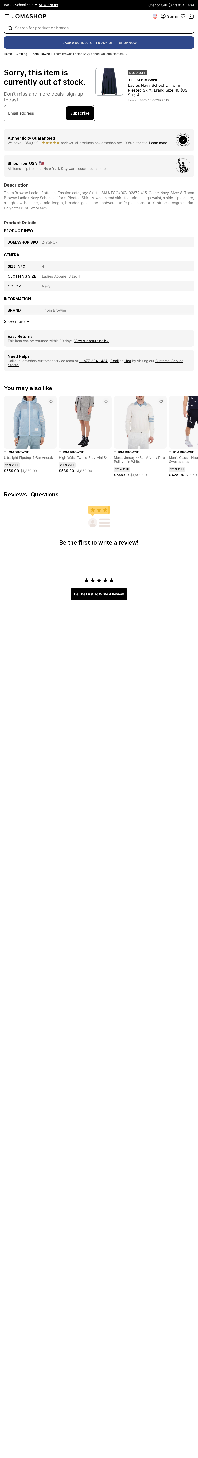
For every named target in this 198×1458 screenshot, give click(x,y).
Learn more (158, 143)
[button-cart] (191, 16)
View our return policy (91, 341)
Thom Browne (40, 54)
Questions (45, 494)
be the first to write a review (99, 594)
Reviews (15, 494)
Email (114, 361)
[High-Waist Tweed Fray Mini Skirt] (106, 401)
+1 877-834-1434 (93, 361)
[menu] (7, 16)
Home (8, 54)
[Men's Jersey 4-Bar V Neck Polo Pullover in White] (161, 401)
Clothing (21, 54)
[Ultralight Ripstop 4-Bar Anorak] (51, 401)
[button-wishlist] (183, 16)
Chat (127, 361)
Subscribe (80, 113)
